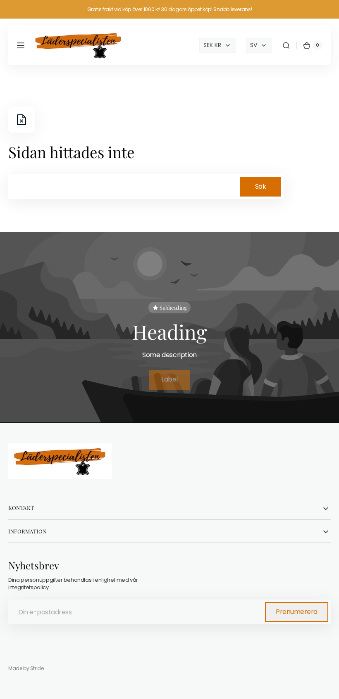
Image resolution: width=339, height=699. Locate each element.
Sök (260, 186)
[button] (21, 45)
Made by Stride (26, 668)
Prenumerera (297, 611)
